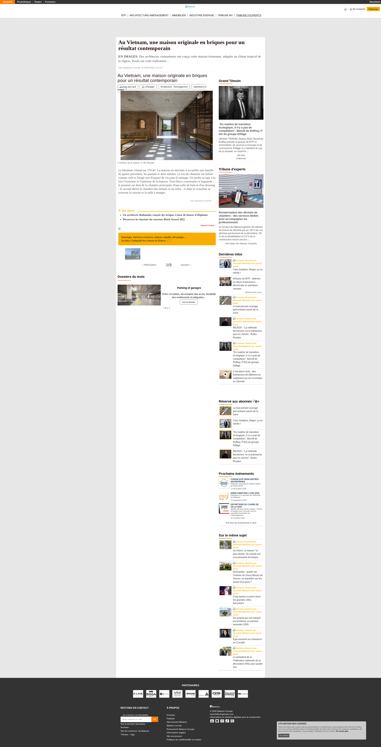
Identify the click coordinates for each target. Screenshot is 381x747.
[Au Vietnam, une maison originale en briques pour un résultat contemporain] (132, 254)
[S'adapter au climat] (214, 154)
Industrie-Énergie (201, 15)
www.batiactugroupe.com (222, 714)
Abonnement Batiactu (177, 722)
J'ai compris (284, 735)
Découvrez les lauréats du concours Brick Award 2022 (154, 219)
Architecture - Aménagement (174, 87)
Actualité (7, 2)
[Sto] (243, 693)
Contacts (171, 715)
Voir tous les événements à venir (241, 523)
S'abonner (373, 9)
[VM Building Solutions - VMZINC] (177, 693)
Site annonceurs (174, 736)
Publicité (171, 718)
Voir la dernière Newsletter (133, 724)
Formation (50, 2)
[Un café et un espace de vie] (120, 154)
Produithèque (24, 2)
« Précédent (149, 265)
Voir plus (241, 155)
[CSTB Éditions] (217, 693)
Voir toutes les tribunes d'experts (241, 243)
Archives (125, 727)
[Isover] (190, 693)
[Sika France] (204, 693)
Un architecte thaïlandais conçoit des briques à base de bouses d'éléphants (165, 214)
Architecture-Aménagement (149, 15)
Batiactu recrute (174, 725)
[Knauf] (230, 693)
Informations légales (176, 732)
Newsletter (374, 2)
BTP (123, 15)
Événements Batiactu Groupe (180, 729)
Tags (132, 734)
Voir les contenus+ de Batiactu (135, 731)
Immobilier (179, 15)
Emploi (38, 2)
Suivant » (186, 265)
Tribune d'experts (248, 15)
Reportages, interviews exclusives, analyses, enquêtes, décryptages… (153, 239)
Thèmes (124, 734)
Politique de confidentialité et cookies (184, 739)
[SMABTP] (151, 693)
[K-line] (138, 693)
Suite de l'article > (208, 225)
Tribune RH (225, 15)
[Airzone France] (164, 693)
